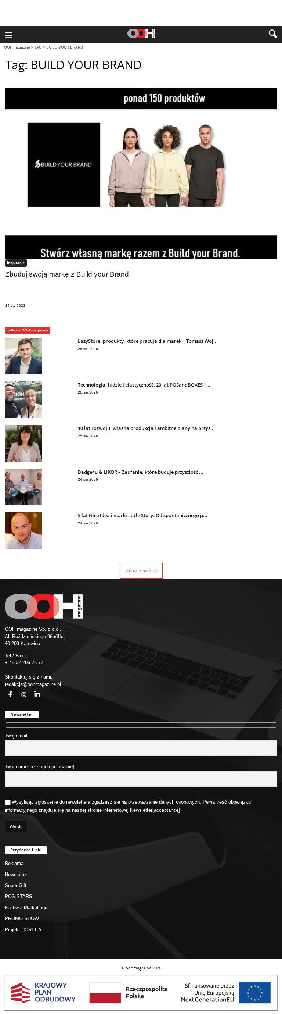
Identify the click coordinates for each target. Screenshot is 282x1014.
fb (6, 690)
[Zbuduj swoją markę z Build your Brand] (141, 170)
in (32, 690)
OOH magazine (17, 47)
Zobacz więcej (141, 570)
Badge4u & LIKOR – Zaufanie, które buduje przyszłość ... (140, 472)
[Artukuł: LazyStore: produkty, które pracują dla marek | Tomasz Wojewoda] (23, 373)
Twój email (16, 736)
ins (20, 690)
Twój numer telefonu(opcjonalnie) (39, 766)
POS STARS (18, 896)
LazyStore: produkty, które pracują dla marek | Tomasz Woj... (148, 341)
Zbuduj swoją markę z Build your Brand (67, 274)
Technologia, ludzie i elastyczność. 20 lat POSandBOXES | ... (145, 384)
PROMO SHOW (22, 918)
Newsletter (141, 810)
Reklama (14, 863)
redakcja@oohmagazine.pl (33, 684)
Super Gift (15, 885)
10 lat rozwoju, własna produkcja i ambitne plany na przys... (146, 428)
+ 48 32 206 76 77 (24, 662)
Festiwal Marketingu (26, 907)
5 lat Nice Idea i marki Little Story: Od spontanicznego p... (142, 515)
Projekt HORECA (23, 929)
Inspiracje (16, 263)
